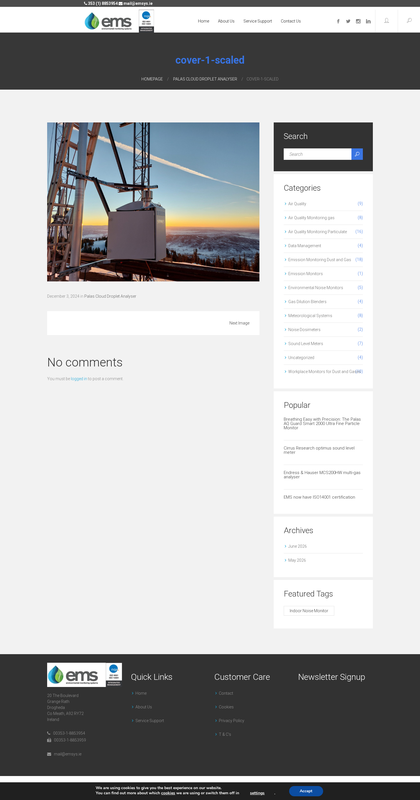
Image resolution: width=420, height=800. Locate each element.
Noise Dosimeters (304, 329)
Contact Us (291, 21)
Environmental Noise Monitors (315, 287)
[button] (386, 21)
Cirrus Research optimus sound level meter (319, 450)
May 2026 (297, 560)
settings (257, 793)
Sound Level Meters (305, 343)
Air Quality (297, 203)
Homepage (152, 79)
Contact (226, 693)
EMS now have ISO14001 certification (319, 497)
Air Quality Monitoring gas (311, 217)
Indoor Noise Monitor (309, 610)
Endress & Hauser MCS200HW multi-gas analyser (322, 474)
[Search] (357, 154)
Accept (306, 791)
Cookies (226, 707)
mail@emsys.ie (138, 3)
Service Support (257, 21)
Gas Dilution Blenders (307, 301)
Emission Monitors (305, 273)
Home (203, 21)
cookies (168, 793)
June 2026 (297, 546)
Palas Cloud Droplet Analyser (205, 79)
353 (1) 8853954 (102, 3)
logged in (79, 378)
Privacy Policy (231, 720)
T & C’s (225, 734)
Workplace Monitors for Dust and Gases (324, 371)
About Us (226, 21)
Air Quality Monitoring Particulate (317, 231)
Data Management (304, 245)
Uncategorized (301, 357)
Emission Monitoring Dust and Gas (319, 259)
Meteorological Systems (310, 315)
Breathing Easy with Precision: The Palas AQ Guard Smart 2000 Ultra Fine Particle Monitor (322, 423)
